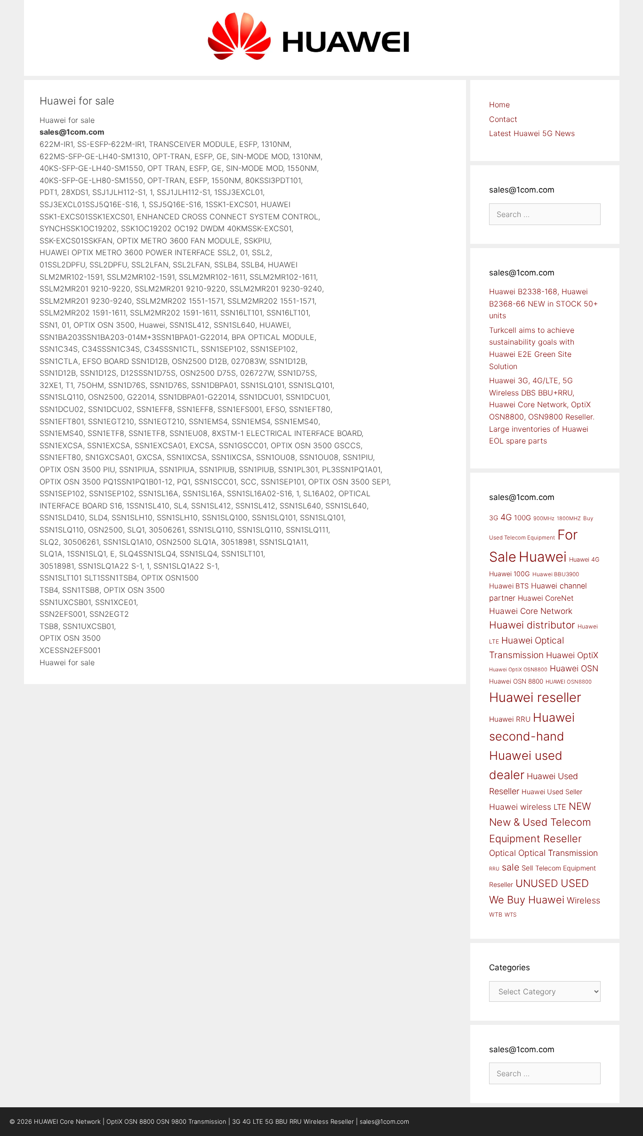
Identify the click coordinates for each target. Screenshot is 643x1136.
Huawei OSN (574, 668)
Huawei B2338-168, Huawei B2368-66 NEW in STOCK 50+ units (543, 303)
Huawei (543, 556)
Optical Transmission (558, 853)
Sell (527, 868)
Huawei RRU (509, 719)
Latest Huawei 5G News (532, 133)
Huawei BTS (509, 586)
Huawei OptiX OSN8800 (518, 669)
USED (575, 883)
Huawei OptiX (572, 655)
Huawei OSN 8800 (516, 681)
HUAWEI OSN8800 (569, 681)
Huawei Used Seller (552, 792)
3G (493, 518)
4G (506, 517)
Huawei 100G (509, 574)
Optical (502, 853)
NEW (580, 806)
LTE (560, 807)
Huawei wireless (520, 807)
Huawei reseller (535, 697)
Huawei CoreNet (546, 598)
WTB (495, 914)
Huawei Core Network (530, 611)
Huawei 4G (584, 559)
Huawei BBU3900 (555, 574)
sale (510, 867)
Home (499, 104)
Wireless (583, 900)
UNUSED (536, 883)
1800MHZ (569, 518)
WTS (510, 914)
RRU (494, 869)
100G (522, 517)
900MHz (544, 518)
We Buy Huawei (526, 900)
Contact (503, 119)
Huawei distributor (532, 625)
